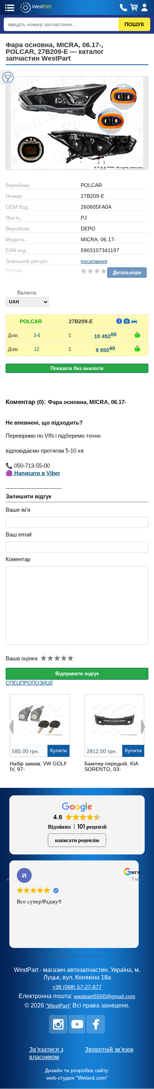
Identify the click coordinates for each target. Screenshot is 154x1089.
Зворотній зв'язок (109, 1049)
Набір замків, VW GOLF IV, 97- (38, 766)
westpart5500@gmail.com (104, 996)
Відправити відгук (77, 673)
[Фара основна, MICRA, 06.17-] (77, 123)
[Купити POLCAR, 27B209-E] (138, 335)
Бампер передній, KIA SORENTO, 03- (111, 766)
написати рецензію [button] (77, 840)
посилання (94, 261)
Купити (58, 750)
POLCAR (31, 321)
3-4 (36, 335)
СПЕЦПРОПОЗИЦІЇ (29, 683)
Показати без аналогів (77, 368)
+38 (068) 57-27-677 (77, 987)
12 (36, 349)
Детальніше (127, 272)
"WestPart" (58, 1006)
